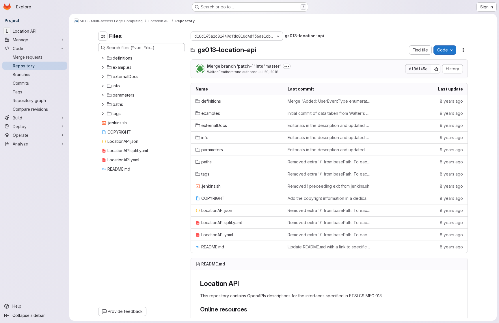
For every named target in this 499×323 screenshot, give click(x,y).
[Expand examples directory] (102, 67)
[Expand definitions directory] (102, 58)
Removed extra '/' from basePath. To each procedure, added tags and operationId (329, 161)
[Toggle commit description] (287, 66)
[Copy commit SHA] (435, 68)
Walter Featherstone (224, 72)
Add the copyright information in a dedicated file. (329, 198)
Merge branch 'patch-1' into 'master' (244, 66)
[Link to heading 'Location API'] (243, 283)
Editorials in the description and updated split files (329, 125)
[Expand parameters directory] (102, 95)
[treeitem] (142, 58)
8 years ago (451, 101)
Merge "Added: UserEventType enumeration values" (329, 101)
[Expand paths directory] (102, 104)
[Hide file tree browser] (102, 36)
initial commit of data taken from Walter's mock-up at (329, 113)
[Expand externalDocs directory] (102, 76)
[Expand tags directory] (102, 113)
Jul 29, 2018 (268, 72)
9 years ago (451, 113)
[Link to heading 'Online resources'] (250, 309)
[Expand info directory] (102, 85)
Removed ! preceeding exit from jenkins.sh (328, 186)
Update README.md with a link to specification (329, 246)
